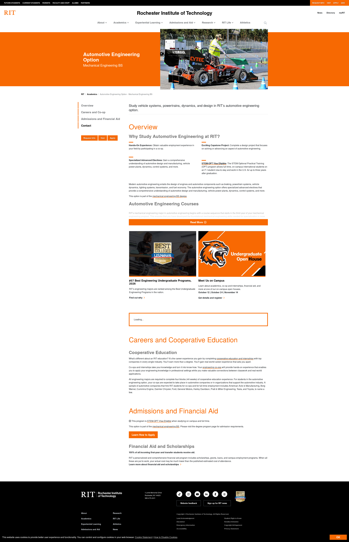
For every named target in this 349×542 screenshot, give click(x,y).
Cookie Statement (143, 537)
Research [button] (207, 22)
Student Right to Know (232, 518)
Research (117, 513)
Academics (92, 94)
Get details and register (210, 297)
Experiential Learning (91, 524)
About (84, 513)
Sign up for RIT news (217, 503)
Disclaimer (181, 521)
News (319, 12)
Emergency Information (186, 525)
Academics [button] (119, 22)
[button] (265, 23)
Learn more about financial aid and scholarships (154, 464)
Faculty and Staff (61, 3)
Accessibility (182, 528)
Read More (229, 222)
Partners (85, 3)
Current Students (31, 3)
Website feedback (188, 503)
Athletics (245, 22)
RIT (82, 94)
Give (343, 3)
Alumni (75, 3)
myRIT (342, 12)
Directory (331, 12)
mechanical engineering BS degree (169, 196)
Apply (336, 3)
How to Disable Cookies (165, 537)
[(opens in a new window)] (179, 494)
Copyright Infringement (233, 525)
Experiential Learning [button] (147, 22)
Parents (46, 3)
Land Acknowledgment (185, 518)
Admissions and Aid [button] (181, 22)
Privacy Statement (231, 528)
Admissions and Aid (90, 529)
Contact (86, 125)
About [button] (100, 22)
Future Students (12, 3)
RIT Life (116, 518)
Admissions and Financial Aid (100, 119)
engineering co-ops (212, 367)
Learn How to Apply (143, 435)
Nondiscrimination (231, 521)
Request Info (318, 3)
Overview (87, 105)
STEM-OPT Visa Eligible (214, 163)
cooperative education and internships (235, 358)
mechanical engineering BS (165, 426)
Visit (329, 3)
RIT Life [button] (226, 22)
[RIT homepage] (9, 12)
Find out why (135, 297)
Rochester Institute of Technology (174, 12)
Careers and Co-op (93, 112)
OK (338, 537)
